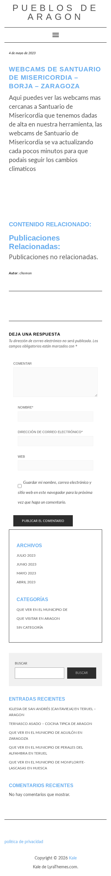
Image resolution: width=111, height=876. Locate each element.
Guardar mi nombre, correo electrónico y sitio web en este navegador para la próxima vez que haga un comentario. (55, 493)
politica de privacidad (23, 842)
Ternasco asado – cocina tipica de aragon (50, 724)
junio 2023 (26, 564)
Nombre (25, 407)
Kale (73, 858)
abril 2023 (26, 582)
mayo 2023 (26, 573)
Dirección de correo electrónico (50, 432)
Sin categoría (30, 627)
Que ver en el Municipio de (42, 609)
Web (21, 456)
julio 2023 (26, 555)
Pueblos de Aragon (55, 12)
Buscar (21, 663)
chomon (26, 273)
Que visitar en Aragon (38, 618)
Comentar (22, 363)
